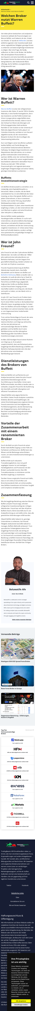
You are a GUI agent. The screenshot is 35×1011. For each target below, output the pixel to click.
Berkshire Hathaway (8, 275)
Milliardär (22, 41)
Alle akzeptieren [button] (21, 1001)
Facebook (25, 885)
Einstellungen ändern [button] (21, 1005)
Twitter (9, 885)
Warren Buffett (6, 109)
